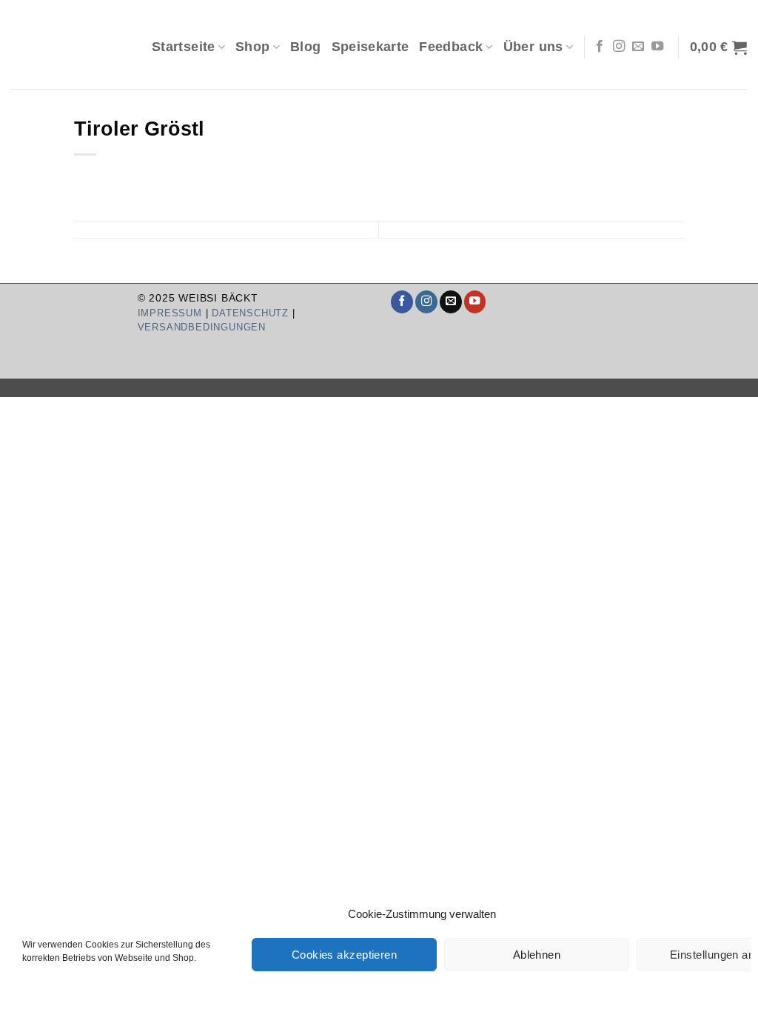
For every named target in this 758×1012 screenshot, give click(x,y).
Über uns (533, 46)
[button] (718, 47)
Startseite (183, 46)
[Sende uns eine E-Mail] (638, 46)
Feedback (451, 46)
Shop (252, 46)
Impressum (170, 313)
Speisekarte (370, 46)
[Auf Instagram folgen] (619, 46)
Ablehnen (537, 954)
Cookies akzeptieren (345, 954)
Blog (305, 46)
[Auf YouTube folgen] (657, 46)
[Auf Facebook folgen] (600, 46)
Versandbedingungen (202, 327)
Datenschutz (250, 313)
